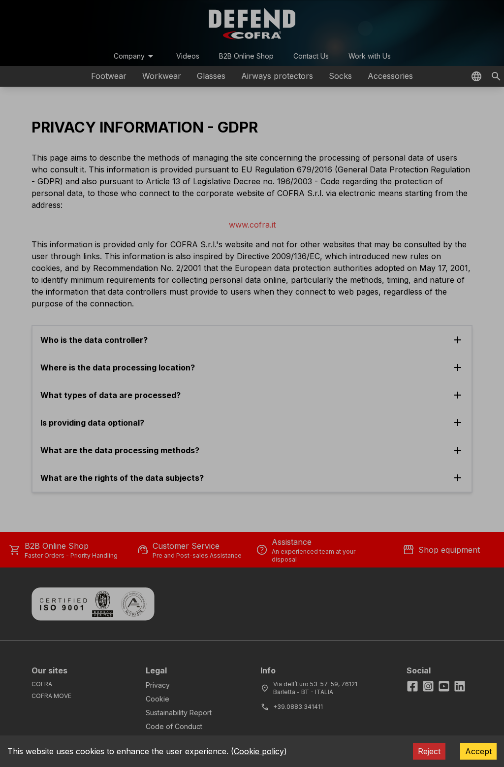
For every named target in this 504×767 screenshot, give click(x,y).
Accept (478, 751)
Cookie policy (259, 751)
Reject (429, 751)
